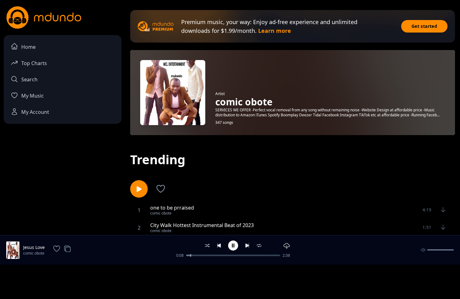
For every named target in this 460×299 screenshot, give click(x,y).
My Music (32, 95)
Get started (424, 26)
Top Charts (34, 63)
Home (28, 46)
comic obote (33, 253)
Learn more (274, 30)
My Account (35, 112)
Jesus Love (34, 247)
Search (29, 79)
